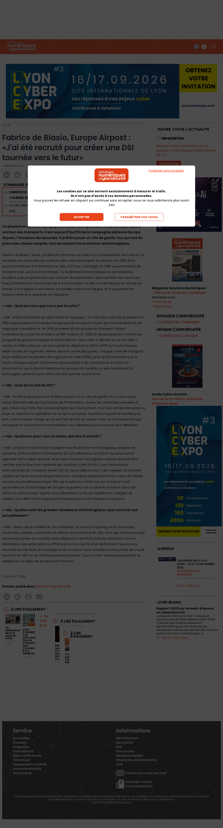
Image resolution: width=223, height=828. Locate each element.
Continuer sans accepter (166, 171)
